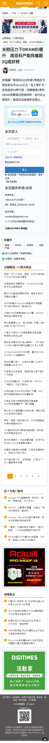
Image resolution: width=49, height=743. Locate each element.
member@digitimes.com (16, 216)
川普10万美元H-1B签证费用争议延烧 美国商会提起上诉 (23, 334)
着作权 (39, 697)
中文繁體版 (20, 704)
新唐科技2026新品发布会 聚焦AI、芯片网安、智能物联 (25, 622)
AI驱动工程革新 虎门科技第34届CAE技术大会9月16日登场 (26, 603)
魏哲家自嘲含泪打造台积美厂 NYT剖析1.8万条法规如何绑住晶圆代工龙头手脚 (24, 344)
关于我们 (6, 697)
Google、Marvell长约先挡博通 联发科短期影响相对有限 (26, 519)
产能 (7, 248)
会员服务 (16, 697)
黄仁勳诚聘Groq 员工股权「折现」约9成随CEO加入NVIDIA (24, 324)
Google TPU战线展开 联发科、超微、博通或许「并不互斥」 (25, 499)
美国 (7, 245)
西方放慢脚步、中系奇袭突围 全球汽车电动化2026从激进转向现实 (24, 441)
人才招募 (32, 700)
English (31, 704)
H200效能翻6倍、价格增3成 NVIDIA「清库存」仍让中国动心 (23, 383)
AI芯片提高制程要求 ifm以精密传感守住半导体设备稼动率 (25, 612)
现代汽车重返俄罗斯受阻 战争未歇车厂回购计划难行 (24, 295)
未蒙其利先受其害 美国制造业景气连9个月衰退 (24, 373)
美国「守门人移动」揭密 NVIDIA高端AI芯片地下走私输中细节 (24, 275)
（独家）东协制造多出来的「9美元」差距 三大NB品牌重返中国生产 (26, 528)
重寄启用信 (17, 157)
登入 (24, 170)
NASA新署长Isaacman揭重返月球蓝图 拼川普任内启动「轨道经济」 (24, 305)
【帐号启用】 (11, 182)
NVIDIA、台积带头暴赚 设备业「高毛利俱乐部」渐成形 (26, 509)
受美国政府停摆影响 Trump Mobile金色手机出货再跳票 (23, 285)
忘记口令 (8, 157)
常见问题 (22, 700)
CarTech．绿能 (26, 13)
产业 (14, 13)
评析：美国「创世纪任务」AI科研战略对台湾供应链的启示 (24, 422)
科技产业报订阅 (28, 697)
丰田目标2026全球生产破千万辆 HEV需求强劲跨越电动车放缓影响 (23, 392)
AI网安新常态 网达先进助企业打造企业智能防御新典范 (26, 632)
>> (38, 476)
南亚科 (30, 245)
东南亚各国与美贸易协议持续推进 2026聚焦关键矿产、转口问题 (22, 402)
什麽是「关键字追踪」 (16, 259)
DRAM (18, 245)
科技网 (5, 13)
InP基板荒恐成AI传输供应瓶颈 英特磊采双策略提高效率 (23, 432)
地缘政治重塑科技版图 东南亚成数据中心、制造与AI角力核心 (24, 451)
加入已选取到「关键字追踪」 (19, 253)
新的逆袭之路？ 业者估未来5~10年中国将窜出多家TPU (23, 363)
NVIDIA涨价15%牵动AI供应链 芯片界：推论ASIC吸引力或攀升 (26, 538)
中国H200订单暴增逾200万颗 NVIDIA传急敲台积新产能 (23, 314)
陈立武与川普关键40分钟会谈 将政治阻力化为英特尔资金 (24, 412)
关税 (41, 245)
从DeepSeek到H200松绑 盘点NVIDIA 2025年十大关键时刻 (24, 353)
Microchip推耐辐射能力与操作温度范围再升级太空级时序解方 (25, 642)
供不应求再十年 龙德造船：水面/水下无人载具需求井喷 (23, 461)
